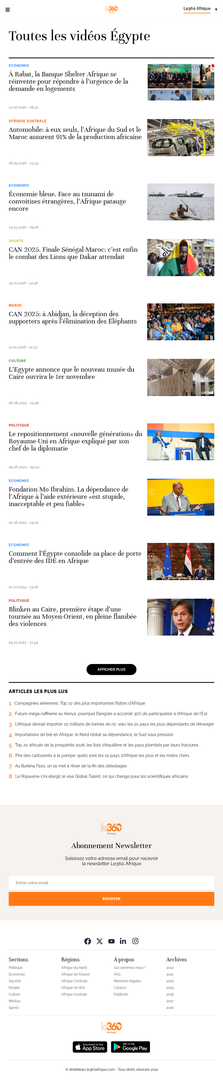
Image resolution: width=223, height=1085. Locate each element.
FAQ (117, 974)
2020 (170, 981)
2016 (170, 1008)
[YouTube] (111, 940)
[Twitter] (99, 940)
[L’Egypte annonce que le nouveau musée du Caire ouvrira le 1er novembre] (180, 377)
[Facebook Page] (87, 940)
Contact (120, 988)
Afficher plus (111, 669)
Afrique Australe (27, 121)
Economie (19, 66)
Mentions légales (127, 981)
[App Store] (90, 1046)
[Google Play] (130, 1046)
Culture (17, 361)
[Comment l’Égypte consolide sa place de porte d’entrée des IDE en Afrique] (180, 561)
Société (15, 981)
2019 (170, 988)
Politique (19, 425)
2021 (169, 974)
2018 (170, 994)
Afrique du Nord (74, 968)
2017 (169, 1001)
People (14, 988)
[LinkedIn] (123, 940)
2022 (170, 968)
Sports (16, 241)
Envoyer (111, 899)
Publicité (121, 994)
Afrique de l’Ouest (75, 974)
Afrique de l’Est (73, 988)
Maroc (15, 305)
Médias (15, 1001)
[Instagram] (135, 940)
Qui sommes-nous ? (130, 968)
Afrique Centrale (74, 981)
